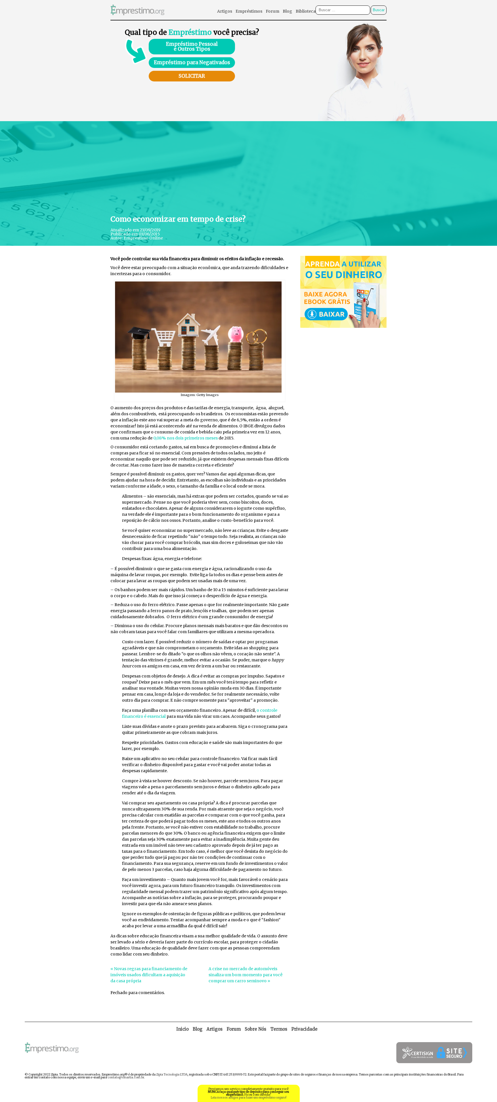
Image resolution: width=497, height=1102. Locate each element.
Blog (287, 11)
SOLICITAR (192, 76)
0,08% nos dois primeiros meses (185, 438)
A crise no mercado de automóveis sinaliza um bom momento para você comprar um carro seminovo (245, 974)
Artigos (224, 11)
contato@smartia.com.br (126, 1077)
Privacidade (304, 1029)
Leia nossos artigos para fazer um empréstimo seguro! (248, 1097)
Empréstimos (249, 11)
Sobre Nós (255, 1029)
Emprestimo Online (143, 238)
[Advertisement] (248, 167)
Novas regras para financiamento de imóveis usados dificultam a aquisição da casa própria (148, 974)
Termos (278, 1029)
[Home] (137, 18)
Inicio (182, 1029)
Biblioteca (306, 11)
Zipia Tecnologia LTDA (172, 1074)
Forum (272, 11)
